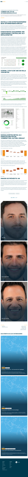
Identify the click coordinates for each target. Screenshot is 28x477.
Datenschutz (17, 193)
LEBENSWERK (2, 17)
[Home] (3, 1)
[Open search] (25, 1)
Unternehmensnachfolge (12, 193)
